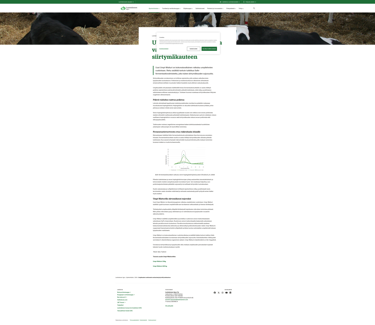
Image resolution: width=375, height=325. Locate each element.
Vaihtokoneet (200, 8)
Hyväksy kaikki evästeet (209, 48)
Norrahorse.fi (121, 297)
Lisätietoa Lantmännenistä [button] (230, 2)
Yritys (240, 8)
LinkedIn (230, 293)
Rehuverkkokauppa (123, 292)
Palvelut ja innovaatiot (214, 8)
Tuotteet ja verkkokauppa (170, 8)
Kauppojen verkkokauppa (125, 295)
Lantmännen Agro (120, 277)
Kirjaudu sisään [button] (250, 2)
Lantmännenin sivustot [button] (125, 2)
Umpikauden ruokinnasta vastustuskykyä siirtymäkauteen (154, 277)
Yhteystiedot (230, 8)
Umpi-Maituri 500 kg (160, 266)
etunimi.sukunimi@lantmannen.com (176, 299)
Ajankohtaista (153, 8)
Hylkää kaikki (193, 48)
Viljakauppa (187, 8)
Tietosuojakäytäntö (134, 320)
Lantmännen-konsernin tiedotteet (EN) (129, 308)
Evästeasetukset (163, 48)
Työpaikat (120, 305)
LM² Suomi (120, 302)
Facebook (214, 293)
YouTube (226, 293)
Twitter (218, 293)
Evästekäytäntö (143, 320)
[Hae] (254, 8)
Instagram (222, 293)
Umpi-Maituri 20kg (159, 261)
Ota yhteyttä (169, 306)
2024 (136, 277)
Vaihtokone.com (122, 300)
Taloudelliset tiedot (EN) (125, 311)
